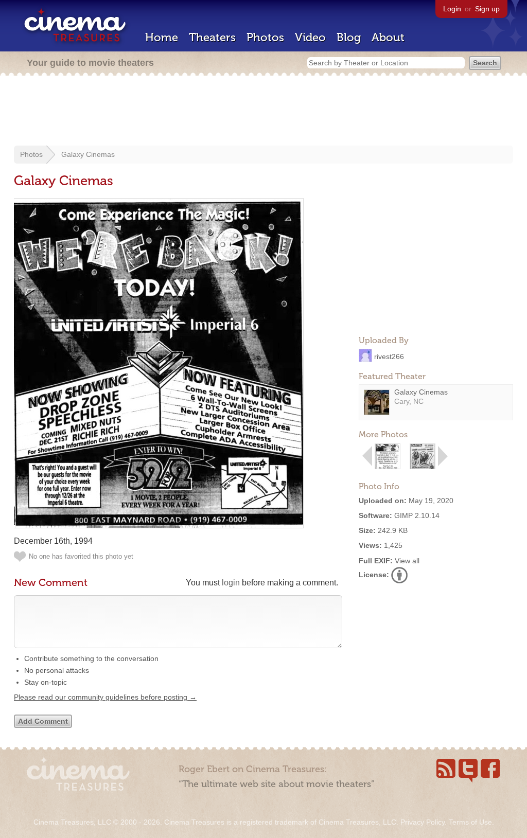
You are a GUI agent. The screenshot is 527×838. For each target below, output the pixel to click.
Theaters (212, 37)
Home (161, 37)
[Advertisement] (263, 111)
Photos (265, 37)
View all (407, 561)
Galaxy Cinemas (88, 154)
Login (452, 9)
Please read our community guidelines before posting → (105, 697)
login (231, 582)
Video (310, 37)
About (388, 37)
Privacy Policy (422, 822)
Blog (349, 37)
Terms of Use (470, 822)
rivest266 (389, 356)
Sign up (487, 9)
